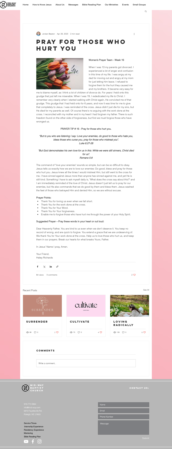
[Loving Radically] (129, 306)
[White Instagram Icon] (39, 441)
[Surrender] (42, 306)
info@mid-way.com (32, 407)
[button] (145, 11)
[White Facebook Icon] (32, 441)
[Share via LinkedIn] (50, 266)
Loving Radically (123, 323)
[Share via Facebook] (37, 266)
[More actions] (134, 33)
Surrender (37, 321)
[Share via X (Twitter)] (44, 266)
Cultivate (80, 321)
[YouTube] (26, 441)
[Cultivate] (86, 306)
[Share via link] (57, 266)
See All (146, 290)
